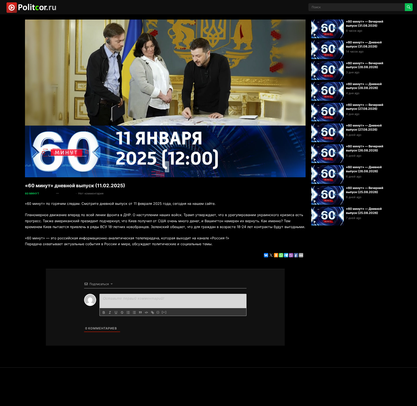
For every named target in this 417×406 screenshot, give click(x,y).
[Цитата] (140, 312)
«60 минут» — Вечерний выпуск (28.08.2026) (364, 65)
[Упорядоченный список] (128, 312)
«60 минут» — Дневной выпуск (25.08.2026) (364, 211)
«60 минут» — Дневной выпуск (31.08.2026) (364, 44)
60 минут (32, 193)
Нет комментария (90, 193)
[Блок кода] (146, 312)
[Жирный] (104, 312)
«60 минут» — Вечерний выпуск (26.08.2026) (364, 148)
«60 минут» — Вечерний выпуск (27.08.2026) (364, 107)
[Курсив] (110, 312)
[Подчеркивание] (116, 312)
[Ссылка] (152, 312)
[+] (164, 312)
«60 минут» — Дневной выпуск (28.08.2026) (364, 86)
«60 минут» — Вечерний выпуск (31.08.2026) (364, 23)
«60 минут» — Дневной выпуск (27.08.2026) (364, 127)
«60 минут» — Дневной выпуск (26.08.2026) (364, 169)
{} (158, 312)
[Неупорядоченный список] (134, 312)
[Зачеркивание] (122, 312)
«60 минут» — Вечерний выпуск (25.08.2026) (364, 190)
